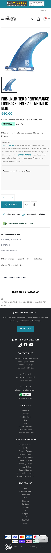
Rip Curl (25, 520)
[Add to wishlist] (26, 204)
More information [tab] (10, 234)
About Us (25, 410)
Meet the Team (25, 417)
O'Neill (25, 516)
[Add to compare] (34, 204)
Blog (25, 420)
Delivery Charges (25, 454)
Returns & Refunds (25, 460)
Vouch (25, 523)
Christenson (25, 494)
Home (2, 299)
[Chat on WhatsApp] (25, 394)
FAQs (25, 448)
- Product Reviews (25, 426)
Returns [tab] (5, 245)
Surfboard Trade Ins (25, 457)
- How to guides (25, 429)
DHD (25, 497)
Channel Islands (25, 491)
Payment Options (25, 451)
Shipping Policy (25, 463)
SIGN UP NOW (25, 329)
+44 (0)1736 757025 (22, 155)
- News (25, 423)
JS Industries (25, 507)
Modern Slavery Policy (25, 476)
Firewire (25, 501)
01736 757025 (25, 386)
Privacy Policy (25, 467)
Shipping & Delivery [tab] (11, 239)
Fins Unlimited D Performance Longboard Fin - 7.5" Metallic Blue (25, 103)
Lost (25, 510)
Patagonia (25, 513)
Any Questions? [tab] (9, 250)
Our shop (25, 413)
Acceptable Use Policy (25, 473)
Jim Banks (25, 504)
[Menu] (2, 19)
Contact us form (25, 398)
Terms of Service (25, 470)
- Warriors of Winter (25, 432)
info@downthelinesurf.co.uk (25, 390)
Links (42, 10)
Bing (25, 488)
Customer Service (25, 444)
